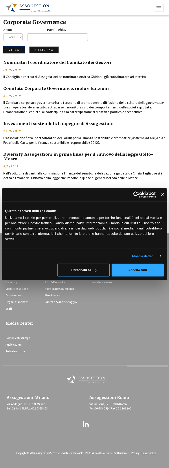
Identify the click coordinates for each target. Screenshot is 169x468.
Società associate (17, 288)
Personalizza (81, 270)
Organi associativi (17, 302)
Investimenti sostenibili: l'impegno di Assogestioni (58, 123)
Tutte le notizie (15, 351)
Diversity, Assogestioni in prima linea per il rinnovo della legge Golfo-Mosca (78, 157)
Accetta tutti (137, 270)
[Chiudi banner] (162, 194)
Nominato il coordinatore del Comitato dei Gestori (57, 62)
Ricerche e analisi (101, 282)
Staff (9, 308)
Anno (7, 30)
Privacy (135, 453)
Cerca (14, 49)
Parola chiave (57, 30)
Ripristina (44, 49)
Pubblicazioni (14, 344)
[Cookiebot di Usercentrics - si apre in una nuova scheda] (136, 194)
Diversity (11, 282)
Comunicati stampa (18, 338)
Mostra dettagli (144, 256)
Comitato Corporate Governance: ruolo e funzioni (56, 88)
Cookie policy (148, 453)
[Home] (64, 7)
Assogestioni (14, 295)
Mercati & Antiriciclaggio (61, 302)
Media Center (19, 323)
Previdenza (52, 295)
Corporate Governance (34, 22)
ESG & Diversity (55, 282)
